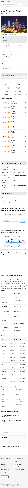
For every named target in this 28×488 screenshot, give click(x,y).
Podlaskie (17, 399)
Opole (3, 401)
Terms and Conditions (20, 469)
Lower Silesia (18, 389)
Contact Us (17, 461)
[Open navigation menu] (26, 5)
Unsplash (15, 34)
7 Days (5, 76)
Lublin (3, 397)
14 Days (17, 76)
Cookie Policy (18, 467)
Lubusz (3, 406)
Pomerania (18, 392)
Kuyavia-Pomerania (20, 404)
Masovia (17, 397)
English (4, 476)
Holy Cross (4, 404)
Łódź (3, 389)
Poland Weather (5, 1)
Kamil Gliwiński (8, 34)
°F (21, 48)
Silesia (17, 394)
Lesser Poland (5, 392)
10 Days (11, 76)
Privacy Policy (18, 464)
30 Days (23, 76)
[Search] (22, 4)
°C (19, 48)
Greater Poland (5, 394)
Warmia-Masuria (19, 401)
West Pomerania (5, 469)
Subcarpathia (5, 399)
